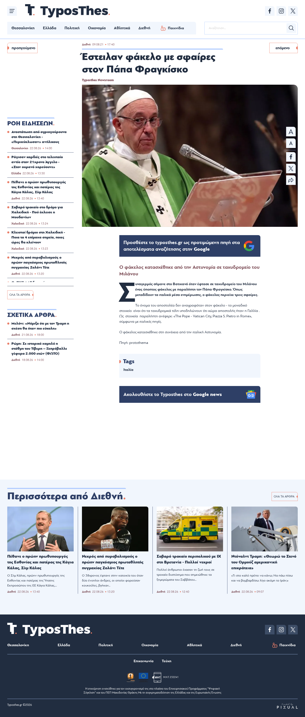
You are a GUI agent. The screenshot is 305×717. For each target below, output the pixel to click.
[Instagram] (281, 11)
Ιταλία (128, 369)
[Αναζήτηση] (291, 28)
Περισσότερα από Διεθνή (65, 496)
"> (181, 246)
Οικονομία (97, 28)
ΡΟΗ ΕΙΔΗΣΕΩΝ (30, 123)
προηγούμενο (23, 48)
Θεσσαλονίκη (23, 28)
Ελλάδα (49, 28)
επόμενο (283, 48)
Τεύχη (166, 661)
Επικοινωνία (144, 661)
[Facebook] (269, 11)
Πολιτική (72, 28)
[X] (293, 11)
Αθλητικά (122, 28)
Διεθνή (144, 28)
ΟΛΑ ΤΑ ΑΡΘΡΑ (19, 295)
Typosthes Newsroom (98, 80)
